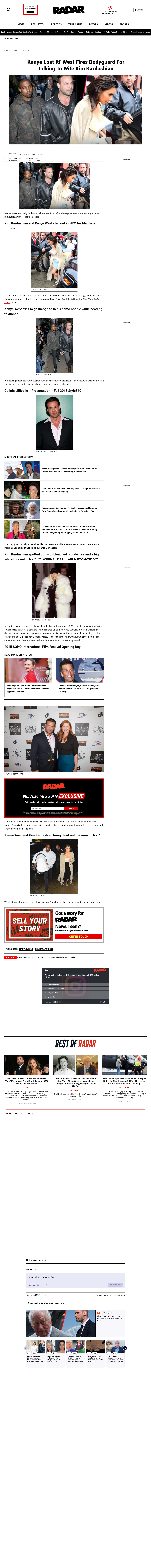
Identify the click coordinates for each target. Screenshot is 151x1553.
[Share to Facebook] (13, 159)
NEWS (21, 24)
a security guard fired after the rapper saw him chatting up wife (65, 213)
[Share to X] (21, 159)
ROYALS (93, 24)
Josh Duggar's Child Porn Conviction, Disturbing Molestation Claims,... (48, 957)
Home (6, 50)
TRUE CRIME (75, 24)
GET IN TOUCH (78, 936)
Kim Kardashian (44, 949)
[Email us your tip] (30, 15)
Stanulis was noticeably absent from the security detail (51, 640)
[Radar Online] (69, 10)
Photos (14, 50)
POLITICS (56, 24)
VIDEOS (109, 24)
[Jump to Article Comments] (5, 159)
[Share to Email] (38, 159)
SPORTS (124, 24)
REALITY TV (37, 24)
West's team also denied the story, (22, 902)
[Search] (8, 11)
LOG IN (140, 10)
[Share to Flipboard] (30, 159)
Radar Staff (13, 153)
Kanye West (24, 50)
